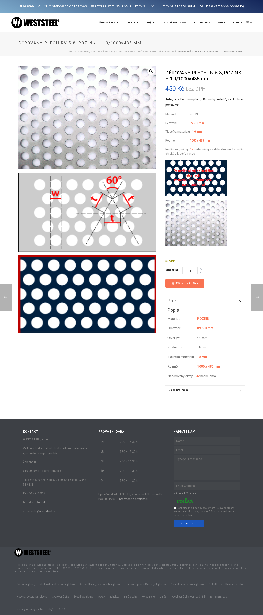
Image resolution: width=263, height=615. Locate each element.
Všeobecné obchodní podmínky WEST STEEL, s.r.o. (199, 596)
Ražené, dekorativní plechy (32, 596)
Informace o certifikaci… (134, 499)
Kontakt (42, 502)
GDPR (61, 609)
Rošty (150, 22)
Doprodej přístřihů (129, 52)
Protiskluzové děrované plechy (226, 584)
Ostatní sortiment (174, 22)
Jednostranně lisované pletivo (57, 584)
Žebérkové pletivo (83, 596)
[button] (151, 71)
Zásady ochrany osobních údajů (35, 609)
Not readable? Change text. (186, 493)
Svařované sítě (60, 596)
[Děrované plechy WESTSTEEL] (32, 552)
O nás (221, 22)
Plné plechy (130, 596)
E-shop (237, 22)
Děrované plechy (109, 22)
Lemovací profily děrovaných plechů (146, 584)
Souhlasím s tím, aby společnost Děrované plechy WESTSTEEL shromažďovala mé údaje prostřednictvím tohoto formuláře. (204, 512)
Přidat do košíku (187, 283)
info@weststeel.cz (43, 511)
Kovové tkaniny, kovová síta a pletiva (100, 584)
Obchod (83, 52)
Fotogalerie (202, 22)
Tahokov (133, 22)
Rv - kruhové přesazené (160, 52)
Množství (171, 270)
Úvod (72, 52)
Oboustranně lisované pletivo (187, 584)
